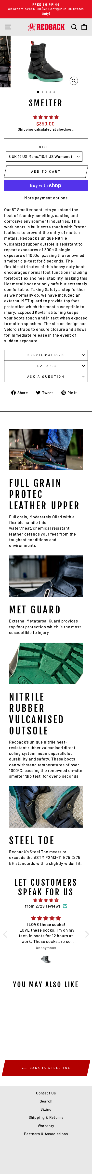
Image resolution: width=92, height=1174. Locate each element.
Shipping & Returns (46, 1117)
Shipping (25, 129)
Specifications (46, 355)
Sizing (46, 1109)
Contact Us (46, 1093)
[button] (6, 934)
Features (46, 366)
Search (46, 1101)
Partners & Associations (46, 1134)
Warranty (46, 1125)
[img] (46, 900)
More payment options (46, 197)
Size (44, 147)
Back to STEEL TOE (49, 1067)
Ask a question (46, 376)
